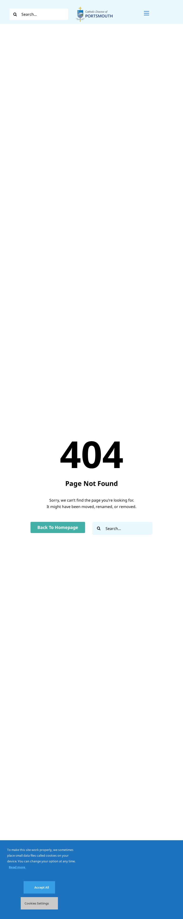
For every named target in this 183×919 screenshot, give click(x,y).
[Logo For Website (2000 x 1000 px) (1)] (94, 6)
